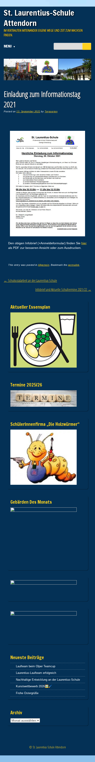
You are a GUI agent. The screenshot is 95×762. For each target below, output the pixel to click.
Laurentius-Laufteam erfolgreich (36, 672)
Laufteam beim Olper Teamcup (35, 666)
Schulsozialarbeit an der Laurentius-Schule (30, 280)
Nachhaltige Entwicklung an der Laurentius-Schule (48, 679)
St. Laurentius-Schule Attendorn (39, 18)
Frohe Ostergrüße (27, 693)
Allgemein (43, 265)
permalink (74, 265)
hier (84, 243)
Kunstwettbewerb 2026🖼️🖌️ (34, 686)
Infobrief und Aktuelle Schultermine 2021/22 (63, 289)
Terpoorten (51, 111)
